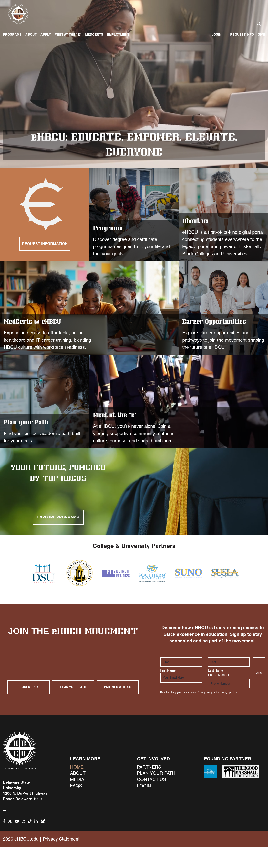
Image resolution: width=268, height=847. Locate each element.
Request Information (45, 244)
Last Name (215, 670)
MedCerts (94, 34)
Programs (12, 34)
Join (259, 672)
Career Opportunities (223, 307)
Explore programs (58, 517)
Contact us (151, 780)
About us (195, 221)
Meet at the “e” (68, 34)
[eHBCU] (19, 750)
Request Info (28, 687)
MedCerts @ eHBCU (89, 307)
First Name (168, 670)
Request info (242, 34)
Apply (45, 34)
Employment (118, 34)
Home (77, 767)
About (31, 34)
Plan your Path (44, 401)
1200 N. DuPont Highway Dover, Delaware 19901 (25, 796)
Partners (149, 767)
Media (77, 780)
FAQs (76, 786)
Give (261, 34)
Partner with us (117, 687)
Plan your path (73, 687)
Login (216, 34)
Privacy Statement (61, 839)
